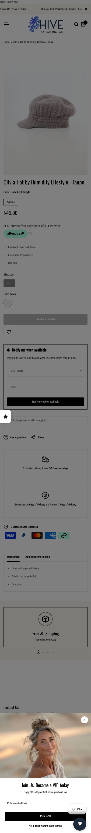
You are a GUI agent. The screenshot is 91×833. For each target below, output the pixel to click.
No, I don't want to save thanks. (45, 826)
